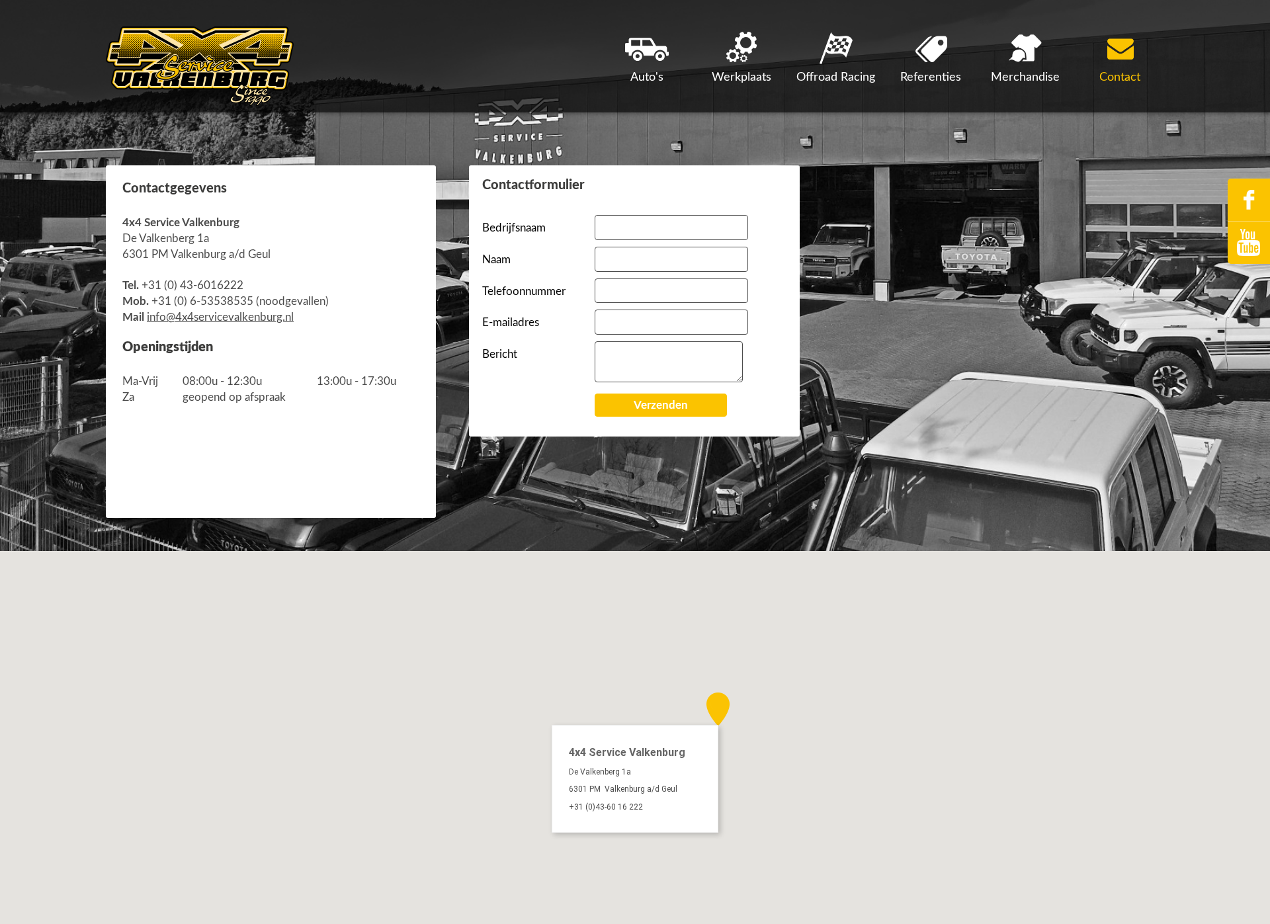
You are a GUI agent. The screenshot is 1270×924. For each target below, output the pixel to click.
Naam (496, 259)
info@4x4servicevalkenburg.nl (220, 317)
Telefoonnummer (524, 291)
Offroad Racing (835, 77)
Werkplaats (741, 77)
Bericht (499, 354)
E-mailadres (510, 322)
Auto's (646, 77)
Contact (1119, 77)
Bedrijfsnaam (514, 227)
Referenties (930, 77)
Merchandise (1025, 77)
